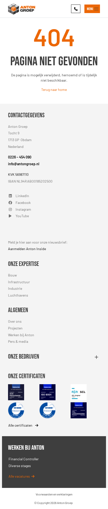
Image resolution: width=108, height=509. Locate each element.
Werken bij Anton (21, 335)
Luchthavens (18, 295)
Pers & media (18, 341)
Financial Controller (24, 459)
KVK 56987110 (18, 174)
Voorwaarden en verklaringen (54, 494)
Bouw (12, 275)
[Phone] (75, 9)
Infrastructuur (19, 282)
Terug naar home (54, 89)
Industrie (15, 288)
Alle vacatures (20, 476)
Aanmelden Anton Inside (27, 249)
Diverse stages (20, 466)
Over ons (15, 321)
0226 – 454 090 (19, 157)
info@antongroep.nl (23, 164)
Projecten (15, 328)
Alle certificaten (20, 425)
